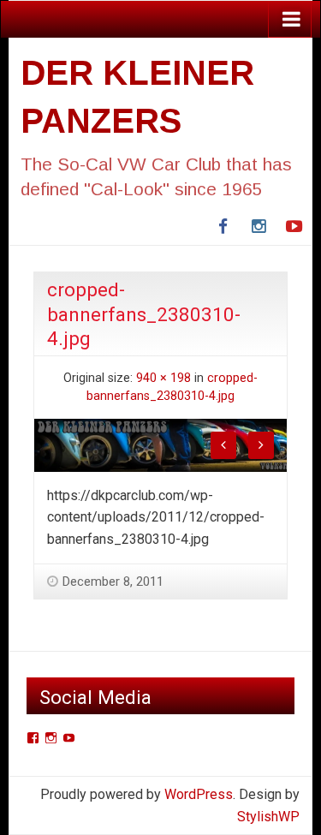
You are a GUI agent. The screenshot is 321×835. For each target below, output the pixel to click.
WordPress (198, 794)
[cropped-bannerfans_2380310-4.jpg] (160, 444)
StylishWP (268, 816)
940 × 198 (163, 378)
